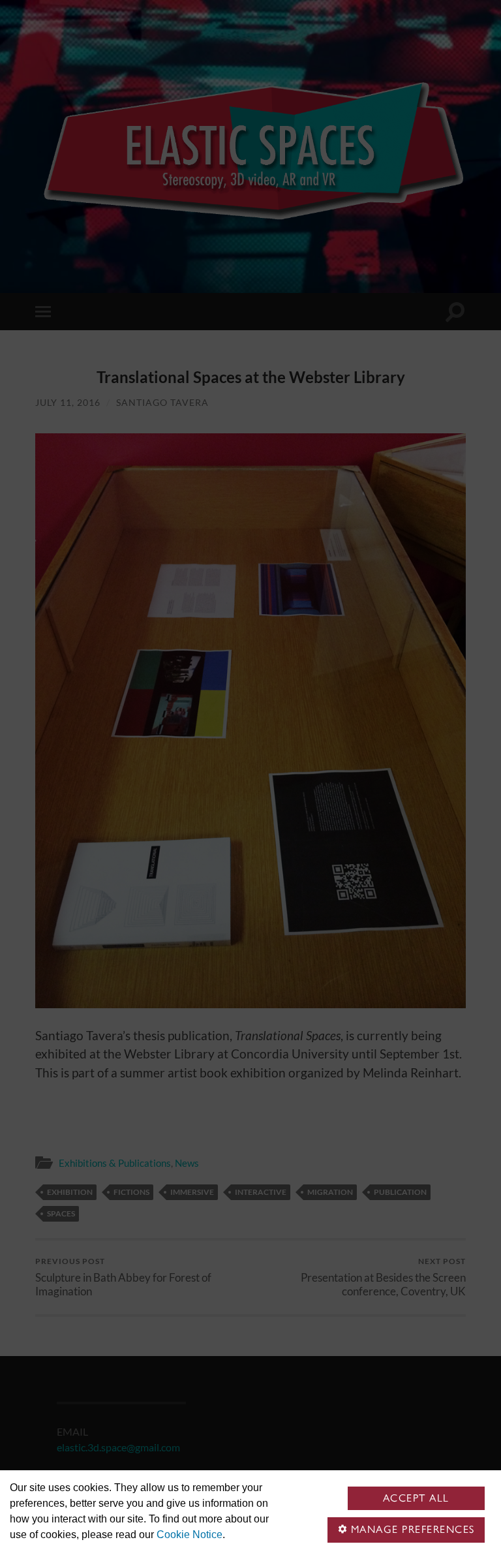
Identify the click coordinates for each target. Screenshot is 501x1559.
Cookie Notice (189, 1534)
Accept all (416, 1498)
